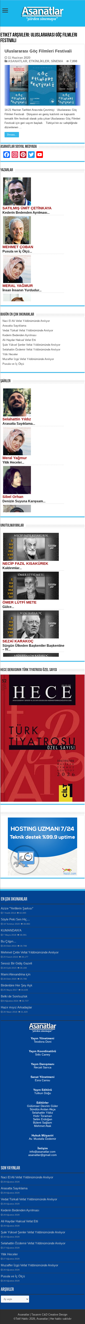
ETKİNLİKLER (39, 61)
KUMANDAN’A (11, 930)
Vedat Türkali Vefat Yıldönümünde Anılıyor (29, 1199)
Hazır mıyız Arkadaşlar (16, 1007)
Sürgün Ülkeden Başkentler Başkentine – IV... (33, 647)
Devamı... (12, 134)
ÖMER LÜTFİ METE (19, 602)
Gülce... (8, 607)
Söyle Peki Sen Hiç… (15, 919)
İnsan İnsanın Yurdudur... (21, 290)
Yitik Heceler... (13, 462)
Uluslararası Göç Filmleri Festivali (38, 51)
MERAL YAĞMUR (17, 286)
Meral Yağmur (14, 458)
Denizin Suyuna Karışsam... (23, 501)
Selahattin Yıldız (16, 419)
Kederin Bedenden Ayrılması (20, 1210)
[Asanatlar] (42, 13)
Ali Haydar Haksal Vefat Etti (19, 1221)
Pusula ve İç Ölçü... (17, 251)
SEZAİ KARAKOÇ (17, 641)
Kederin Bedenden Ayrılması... (26, 212)
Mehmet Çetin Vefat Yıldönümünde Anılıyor (30, 952)
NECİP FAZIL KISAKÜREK (25, 563)
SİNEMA (57, 61)
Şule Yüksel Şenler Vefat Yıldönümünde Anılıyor (33, 1232)
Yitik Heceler (9, 1254)
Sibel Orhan (12, 497)
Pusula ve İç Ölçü (13, 1276)
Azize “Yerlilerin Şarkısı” (17, 908)
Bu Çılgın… (8, 941)
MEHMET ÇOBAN (17, 247)
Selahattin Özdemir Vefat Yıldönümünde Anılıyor (33, 1243)
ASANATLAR (17, 61)
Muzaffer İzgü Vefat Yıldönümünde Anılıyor (29, 1265)
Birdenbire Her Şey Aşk (16, 985)
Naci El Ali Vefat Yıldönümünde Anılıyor (27, 1177)
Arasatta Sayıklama (14, 1188)
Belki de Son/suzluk (14, 996)
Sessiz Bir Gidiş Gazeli (16, 963)
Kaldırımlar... (12, 568)
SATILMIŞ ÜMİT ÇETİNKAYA (27, 208)
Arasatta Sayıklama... (18, 423)
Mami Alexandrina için (15, 974)
